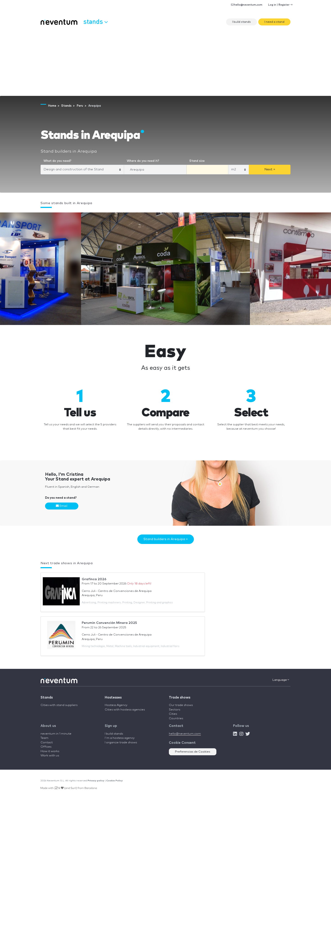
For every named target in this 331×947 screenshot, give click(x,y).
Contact (47, 742)
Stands (47, 697)
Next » (269, 169)
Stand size (197, 161)
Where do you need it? (143, 161)
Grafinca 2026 (94, 579)
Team (44, 738)
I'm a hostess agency (120, 738)
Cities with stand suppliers (59, 705)
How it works (50, 751)
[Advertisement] (165, 62)
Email (63, 506)
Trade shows (179, 697)
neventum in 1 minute (56, 733)
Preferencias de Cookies (192, 751)
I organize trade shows (121, 742)
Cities (173, 714)
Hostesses (113, 697)
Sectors (174, 709)
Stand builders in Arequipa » (165, 539)
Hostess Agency (116, 705)
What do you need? (57, 161)
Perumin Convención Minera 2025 (109, 623)
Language (280, 680)
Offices (46, 746)
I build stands (241, 21)
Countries (176, 718)
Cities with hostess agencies (125, 709)
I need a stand (274, 21)
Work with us (50, 755)
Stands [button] (93, 21)
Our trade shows (181, 705)
